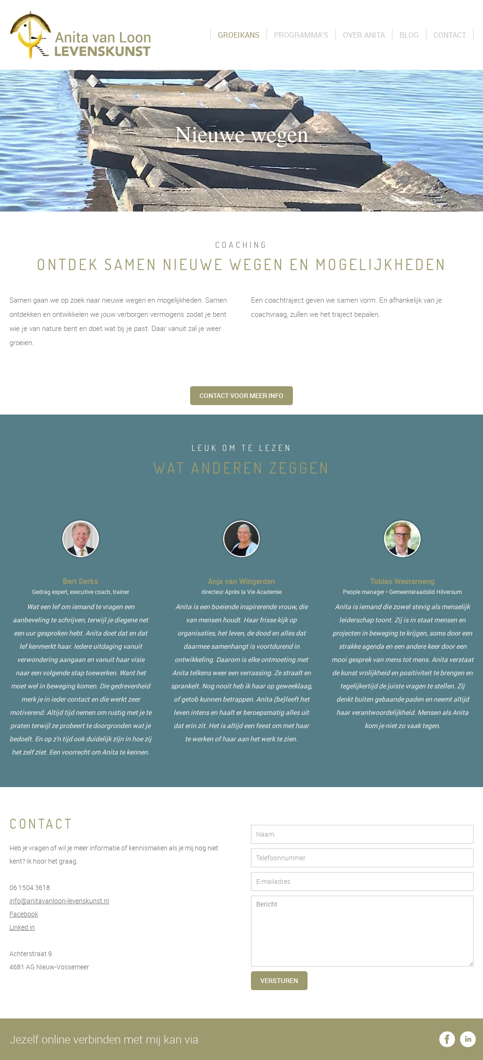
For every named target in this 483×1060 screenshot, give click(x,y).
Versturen (279, 980)
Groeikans (238, 35)
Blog (409, 35)
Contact (449, 35)
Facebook (23, 913)
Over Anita (364, 35)
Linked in (22, 927)
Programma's (301, 35)
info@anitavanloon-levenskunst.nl (59, 900)
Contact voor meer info (241, 395)
